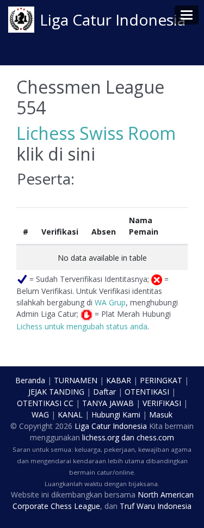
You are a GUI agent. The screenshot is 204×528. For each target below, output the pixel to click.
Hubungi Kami (115, 414)
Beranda (30, 380)
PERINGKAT (161, 380)
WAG (40, 414)
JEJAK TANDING (56, 391)
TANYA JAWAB (108, 403)
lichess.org (100, 437)
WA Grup (110, 302)
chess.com (155, 437)
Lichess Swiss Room (96, 133)
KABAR (118, 380)
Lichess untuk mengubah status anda (81, 326)
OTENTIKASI (147, 391)
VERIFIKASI (162, 403)
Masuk (160, 414)
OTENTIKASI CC (45, 403)
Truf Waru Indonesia (155, 506)
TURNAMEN (75, 380)
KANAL (70, 414)
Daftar (104, 391)
